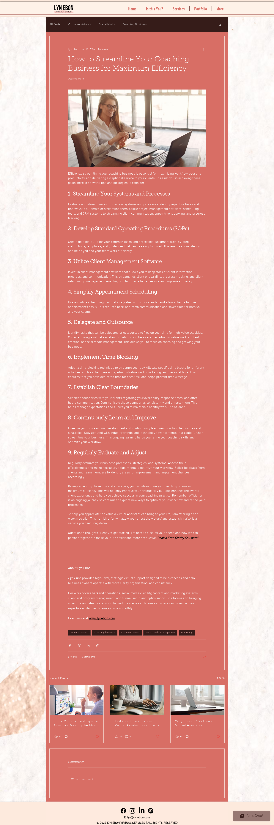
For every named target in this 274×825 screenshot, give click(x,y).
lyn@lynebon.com (138, 817)
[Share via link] (97, 645)
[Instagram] (132, 810)
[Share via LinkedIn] (88, 645)
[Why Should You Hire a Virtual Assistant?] (197, 700)
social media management (160, 632)
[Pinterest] (150, 810)
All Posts (55, 24)
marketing (187, 632)
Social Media (107, 24)
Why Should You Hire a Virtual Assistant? (194, 723)
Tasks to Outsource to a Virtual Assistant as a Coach (137, 723)
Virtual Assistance (79, 24)
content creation (130, 632)
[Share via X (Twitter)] (79, 645)
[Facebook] (123, 810)
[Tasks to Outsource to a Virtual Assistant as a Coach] (137, 700)
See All (221, 677)
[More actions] (203, 49)
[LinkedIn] (141, 810)
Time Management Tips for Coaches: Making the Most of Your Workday (76, 724)
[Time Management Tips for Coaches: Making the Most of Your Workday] (76, 700)
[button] (220, 24)
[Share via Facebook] (70, 645)
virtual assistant (79, 632)
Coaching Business (134, 24)
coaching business (105, 632)
